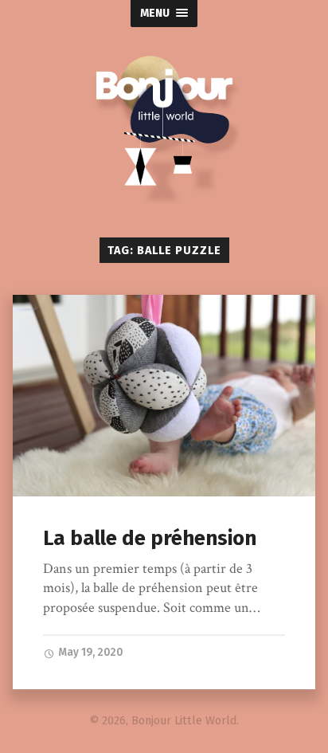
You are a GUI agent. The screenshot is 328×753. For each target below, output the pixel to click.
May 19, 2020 (89, 652)
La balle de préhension (149, 538)
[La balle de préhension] (163, 395)
